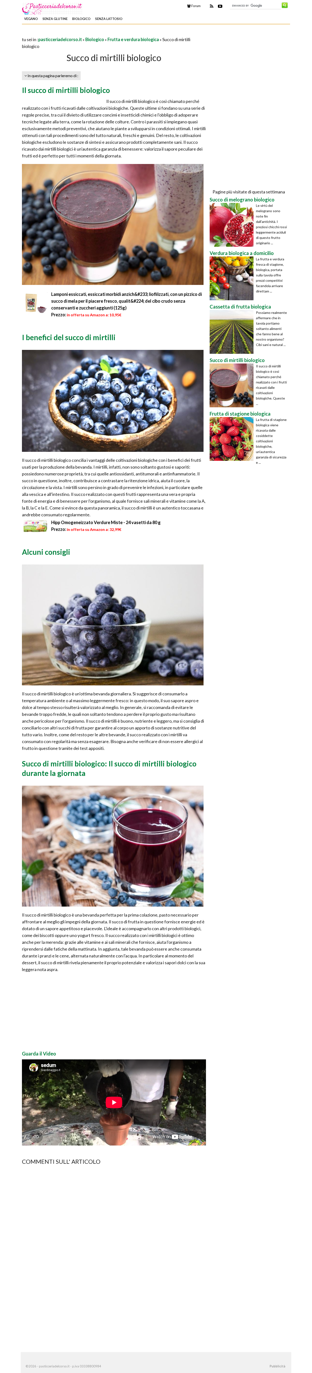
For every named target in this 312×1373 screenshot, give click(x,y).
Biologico (81, 19)
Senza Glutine (55, 19)
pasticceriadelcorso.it (60, 39)
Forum (196, 6)
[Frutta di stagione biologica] (233, 439)
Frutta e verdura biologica (133, 39)
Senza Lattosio (108, 19)
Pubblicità (277, 1366)
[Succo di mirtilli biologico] (233, 385)
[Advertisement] (79, 32)
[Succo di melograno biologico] (233, 225)
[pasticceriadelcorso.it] (52, 8)
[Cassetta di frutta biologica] (233, 332)
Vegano (31, 19)
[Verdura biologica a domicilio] (233, 278)
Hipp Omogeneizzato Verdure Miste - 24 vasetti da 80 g (106, 522)
